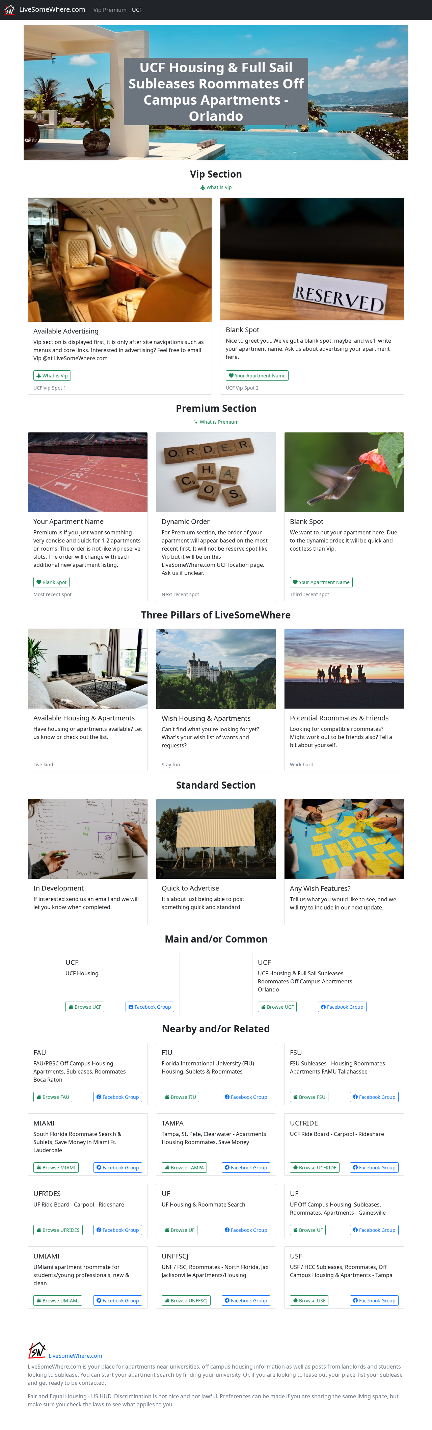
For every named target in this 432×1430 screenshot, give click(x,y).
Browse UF (182, 1230)
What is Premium (219, 422)
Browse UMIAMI (61, 1300)
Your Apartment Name (260, 375)
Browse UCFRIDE (317, 1167)
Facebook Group (152, 1007)
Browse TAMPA (187, 1167)
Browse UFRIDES (61, 1230)
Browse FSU (312, 1097)
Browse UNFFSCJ (189, 1300)
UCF (137, 10)
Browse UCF (88, 1007)
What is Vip (219, 187)
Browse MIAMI (59, 1167)
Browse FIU (183, 1097)
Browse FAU (56, 1097)
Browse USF (312, 1300)
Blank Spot (54, 582)
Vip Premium (110, 10)
